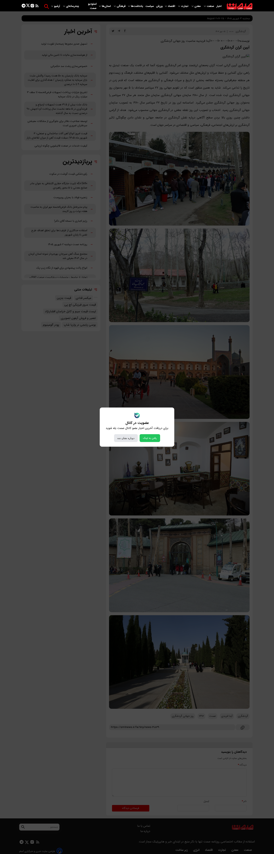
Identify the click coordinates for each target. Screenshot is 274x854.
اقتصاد (172, 6)
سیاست (150, 6)
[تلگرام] (23, 6)
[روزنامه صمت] (239, 6)
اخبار (218, 6)
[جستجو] (46, 6)
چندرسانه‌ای (73, 6)
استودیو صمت (92, 6)
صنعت (211, 6)
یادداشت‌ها (137, 6)
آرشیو (57, 6)
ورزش (159, 6)
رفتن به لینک (150, 438)
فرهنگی (121, 6)
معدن (197, 6)
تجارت (185, 6)
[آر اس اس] (37, 6)
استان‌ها (106, 6)
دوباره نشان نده (125, 438)
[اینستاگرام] (32, 6)
